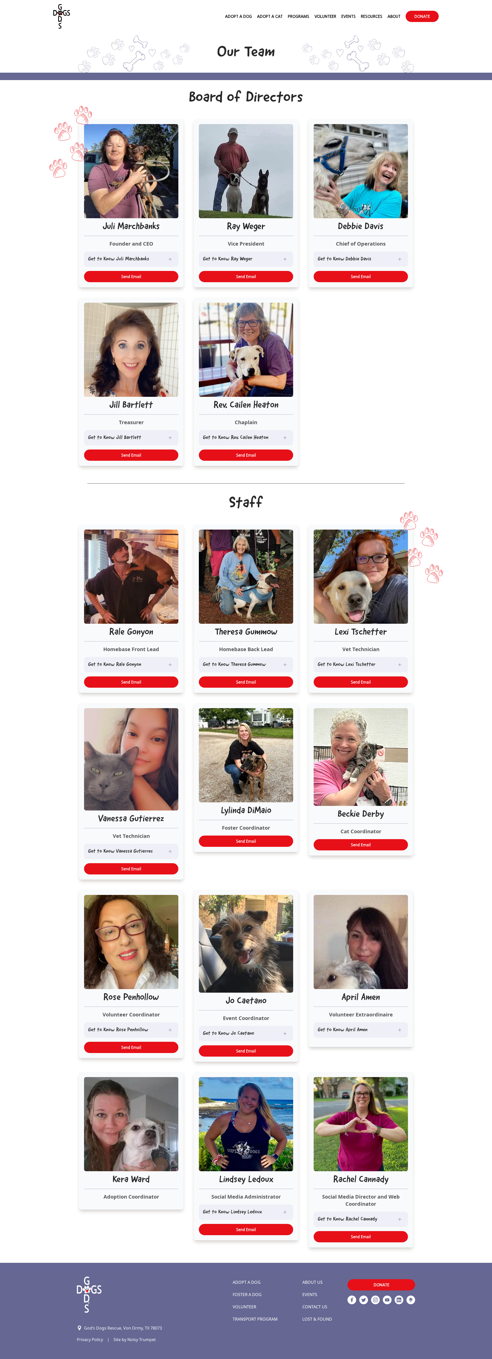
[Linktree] (410, 1300)
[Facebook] (351, 1300)
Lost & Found (317, 1319)
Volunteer (325, 16)
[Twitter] (363, 1300)
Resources (371, 16)
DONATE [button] (422, 16)
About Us (312, 1282)
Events (348, 16)
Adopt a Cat (270, 16)
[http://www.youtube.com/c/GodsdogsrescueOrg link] (387, 1300)
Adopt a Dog (247, 1282)
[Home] (61, 16)
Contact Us (314, 1307)
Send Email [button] (131, 276)
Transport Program (255, 1319)
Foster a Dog (247, 1294)
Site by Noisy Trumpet (135, 1339)
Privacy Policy (90, 1339)
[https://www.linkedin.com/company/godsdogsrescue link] (399, 1300)
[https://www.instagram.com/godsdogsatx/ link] (375, 1300)
